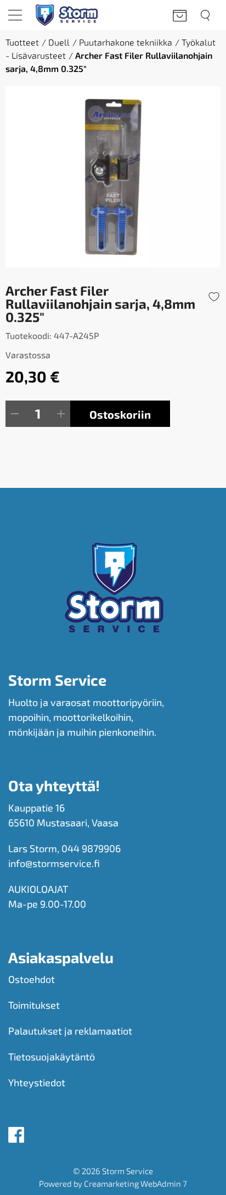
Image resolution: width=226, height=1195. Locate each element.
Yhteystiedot (36, 1082)
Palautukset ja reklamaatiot (70, 1031)
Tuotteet (22, 42)
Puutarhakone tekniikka (125, 42)
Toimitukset (34, 1005)
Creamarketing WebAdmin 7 (135, 1183)
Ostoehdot (31, 979)
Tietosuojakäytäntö (51, 1057)
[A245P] (113, 177)
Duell (59, 42)
